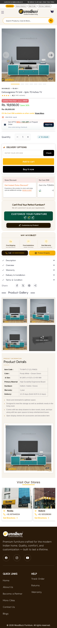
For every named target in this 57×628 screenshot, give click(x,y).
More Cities (9, 600)
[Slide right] (51, 55)
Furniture (10, 6)
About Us (8, 587)
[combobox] (28, 20)
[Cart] (52, 11)
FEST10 (48, 125)
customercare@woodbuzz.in (13, 2)
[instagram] (16, 557)
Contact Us (9, 607)
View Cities (50, 2)
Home (6, 580)
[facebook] (6, 557)
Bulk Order (32, 6)
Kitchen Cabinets (44, 6)
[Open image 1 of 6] (15, 311)
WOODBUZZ (6, 88)
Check (48, 153)
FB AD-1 (15, 88)
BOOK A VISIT (27, 190)
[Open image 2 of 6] (42, 311)
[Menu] (2, 12)
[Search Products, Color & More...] (50, 20)
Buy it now (28, 169)
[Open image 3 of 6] (15, 338)
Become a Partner (12, 593)
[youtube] (27, 557)
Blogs (6, 613)
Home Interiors (21, 6)
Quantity (6, 137)
